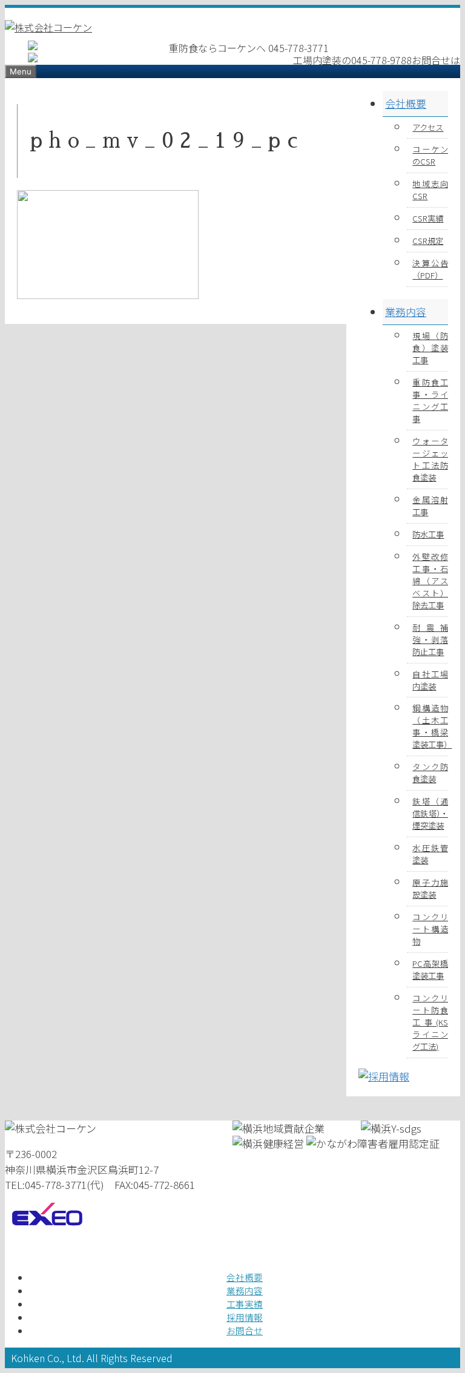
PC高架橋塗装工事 (430, 969)
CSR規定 (427, 240)
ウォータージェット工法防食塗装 (430, 459)
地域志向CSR (430, 190)
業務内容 (405, 311)
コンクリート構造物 (430, 929)
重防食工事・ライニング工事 (430, 400)
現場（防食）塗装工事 (430, 348)
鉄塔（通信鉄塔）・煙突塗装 (430, 813)
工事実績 (244, 1303)
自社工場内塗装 (430, 680)
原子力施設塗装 (430, 888)
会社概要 (405, 103)
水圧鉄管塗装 (430, 854)
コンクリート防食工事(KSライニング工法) (430, 1022)
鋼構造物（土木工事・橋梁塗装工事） (430, 726)
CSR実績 (427, 218)
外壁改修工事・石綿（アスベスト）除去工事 (430, 581)
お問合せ (244, 1330)
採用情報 (244, 1317)
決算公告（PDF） (430, 269)
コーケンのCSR (430, 155)
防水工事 (428, 534)
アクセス (427, 127)
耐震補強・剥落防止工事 (430, 639)
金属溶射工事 (430, 506)
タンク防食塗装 (430, 773)
